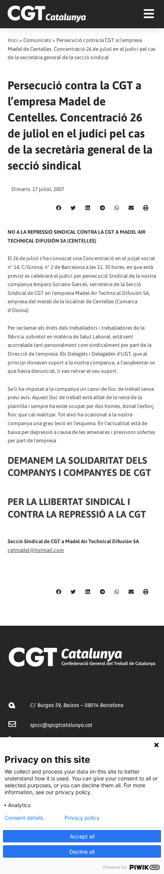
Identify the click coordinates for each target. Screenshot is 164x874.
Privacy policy (82, 818)
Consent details (24, 818)
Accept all (82, 836)
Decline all (82, 851)
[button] (59, 208)
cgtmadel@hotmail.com (36, 550)
